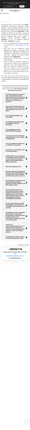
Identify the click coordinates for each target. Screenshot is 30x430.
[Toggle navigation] (2, 10)
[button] (10, 6)
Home (2, 21)
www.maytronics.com (20, 45)
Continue (22, 6)
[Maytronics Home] (15, 10)
